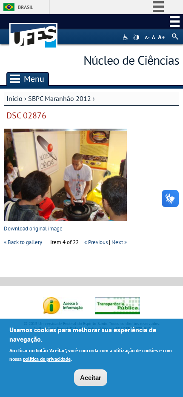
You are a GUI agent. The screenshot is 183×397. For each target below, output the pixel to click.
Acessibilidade (126, 37)
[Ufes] (33, 31)
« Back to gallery (23, 242)
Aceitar (90, 377)
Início (14, 98)
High (136, 37)
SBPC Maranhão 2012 (59, 98)
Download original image (33, 228)
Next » (119, 242)
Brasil (25, 7)
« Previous (96, 242)
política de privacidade (47, 359)
